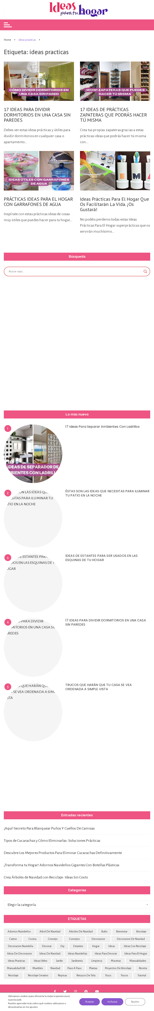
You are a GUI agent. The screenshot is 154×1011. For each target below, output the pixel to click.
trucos (124, 975)
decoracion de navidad (131, 938)
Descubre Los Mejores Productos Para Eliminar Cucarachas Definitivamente (63, 853)
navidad (55, 968)
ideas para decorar (106, 953)
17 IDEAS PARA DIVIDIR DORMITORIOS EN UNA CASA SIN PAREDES (37, 114)
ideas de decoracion (19, 953)
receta (143, 968)
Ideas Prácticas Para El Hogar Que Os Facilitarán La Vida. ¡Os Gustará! (114, 204)
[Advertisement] (34, 342)
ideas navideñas (77, 953)
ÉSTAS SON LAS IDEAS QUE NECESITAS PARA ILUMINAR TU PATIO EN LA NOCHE (107, 493)
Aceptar (89, 1001)
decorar (47, 946)
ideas (111, 946)
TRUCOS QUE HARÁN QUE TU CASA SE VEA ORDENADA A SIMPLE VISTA (98, 687)
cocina (32, 938)
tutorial (142, 975)
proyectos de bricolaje (118, 968)
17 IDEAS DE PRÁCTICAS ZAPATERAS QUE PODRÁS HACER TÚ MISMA (113, 114)
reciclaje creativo (38, 975)
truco (108, 975)
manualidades (138, 960)
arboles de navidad (81, 931)
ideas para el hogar (135, 953)
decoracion (98, 938)
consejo (53, 938)
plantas (93, 968)
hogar (95, 946)
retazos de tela (85, 975)
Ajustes (135, 1001)
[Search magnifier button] (145, 271)
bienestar (121, 931)
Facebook (55, 991)
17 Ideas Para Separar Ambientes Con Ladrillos (102, 426)
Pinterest (86, 991)
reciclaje (13, 975)
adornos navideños (19, 931)
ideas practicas (16, 960)
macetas (116, 960)
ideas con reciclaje (135, 946)
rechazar (112, 1001)
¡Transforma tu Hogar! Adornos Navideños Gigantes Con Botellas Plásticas (62, 865)
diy (62, 946)
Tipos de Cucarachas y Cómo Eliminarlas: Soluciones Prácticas (52, 841)
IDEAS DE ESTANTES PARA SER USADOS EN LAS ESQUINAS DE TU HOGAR (101, 557)
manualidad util (16, 968)
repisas (62, 975)
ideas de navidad (49, 953)
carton (13, 938)
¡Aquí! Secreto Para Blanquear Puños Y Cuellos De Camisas (49, 828)
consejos (74, 938)
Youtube (97, 991)
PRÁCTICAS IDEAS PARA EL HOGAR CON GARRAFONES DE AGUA (38, 201)
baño (104, 931)
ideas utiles (40, 960)
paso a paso (74, 968)
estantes (78, 946)
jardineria (77, 960)
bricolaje (141, 931)
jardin (59, 960)
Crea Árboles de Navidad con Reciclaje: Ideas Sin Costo (46, 877)
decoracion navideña (20, 946)
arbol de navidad (50, 931)
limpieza (96, 960)
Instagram (76, 991)
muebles (37, 968)
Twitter (65, 991)
